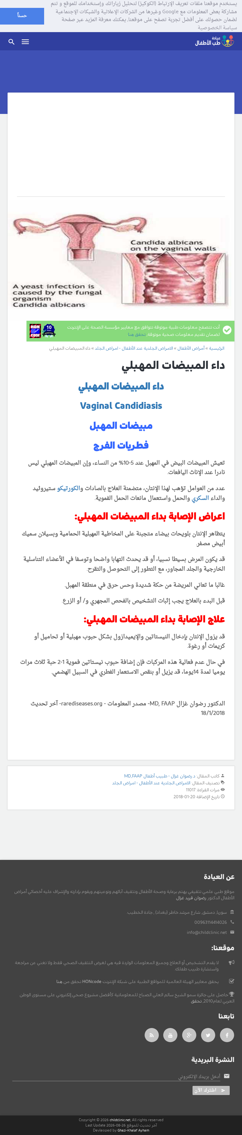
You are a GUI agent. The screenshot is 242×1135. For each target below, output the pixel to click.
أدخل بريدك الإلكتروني (199, 1077)
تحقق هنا (137, 334)
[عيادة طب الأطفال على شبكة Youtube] (170, 1035)
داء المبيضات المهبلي (121, 386)
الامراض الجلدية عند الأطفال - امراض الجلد (151, 783)
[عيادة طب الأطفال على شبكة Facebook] (227, 1035)
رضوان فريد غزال (191, 898)
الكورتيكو (68, 488)
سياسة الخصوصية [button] (217, 28)
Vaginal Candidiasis (121, 406)
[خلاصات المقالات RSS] (152, 1035)
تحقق (196, 1001)
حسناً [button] (22, 16)
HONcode (91, 982)
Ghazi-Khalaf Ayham (133, 1130)
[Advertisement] (121, 149)
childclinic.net (120, 1120)
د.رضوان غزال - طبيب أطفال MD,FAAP (159, 776)
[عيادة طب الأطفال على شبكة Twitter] (208, 1035)
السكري (200, 498)
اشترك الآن (205, 1090)
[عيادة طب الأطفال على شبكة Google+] (189, 1035)
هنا (59, 982)
